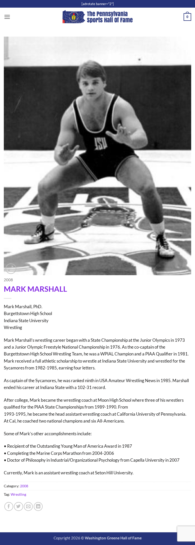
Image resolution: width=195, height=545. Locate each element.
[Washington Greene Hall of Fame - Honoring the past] (97, 17)
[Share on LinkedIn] (38, 506)
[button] (7, 16)
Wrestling (18, 494)
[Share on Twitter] (18, 506)
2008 (8, 280)
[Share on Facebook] (8, 506)
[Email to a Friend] (28, 506)
